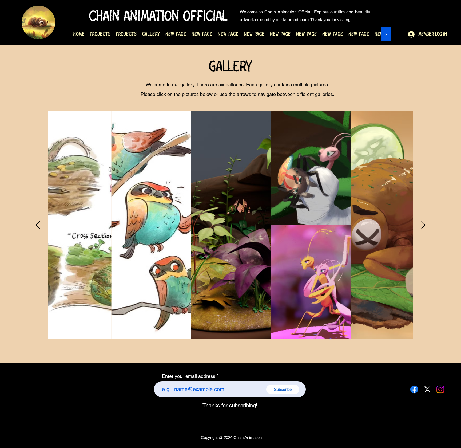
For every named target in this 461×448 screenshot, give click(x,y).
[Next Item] (423, 225)
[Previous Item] (38, 225)
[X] (427, 389)
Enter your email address (188, 376)
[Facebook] (414, 389)
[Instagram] (440, 389)
